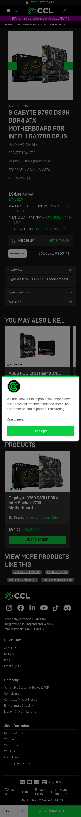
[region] (40, 408)
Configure (15, 419)
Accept (40, 431)
